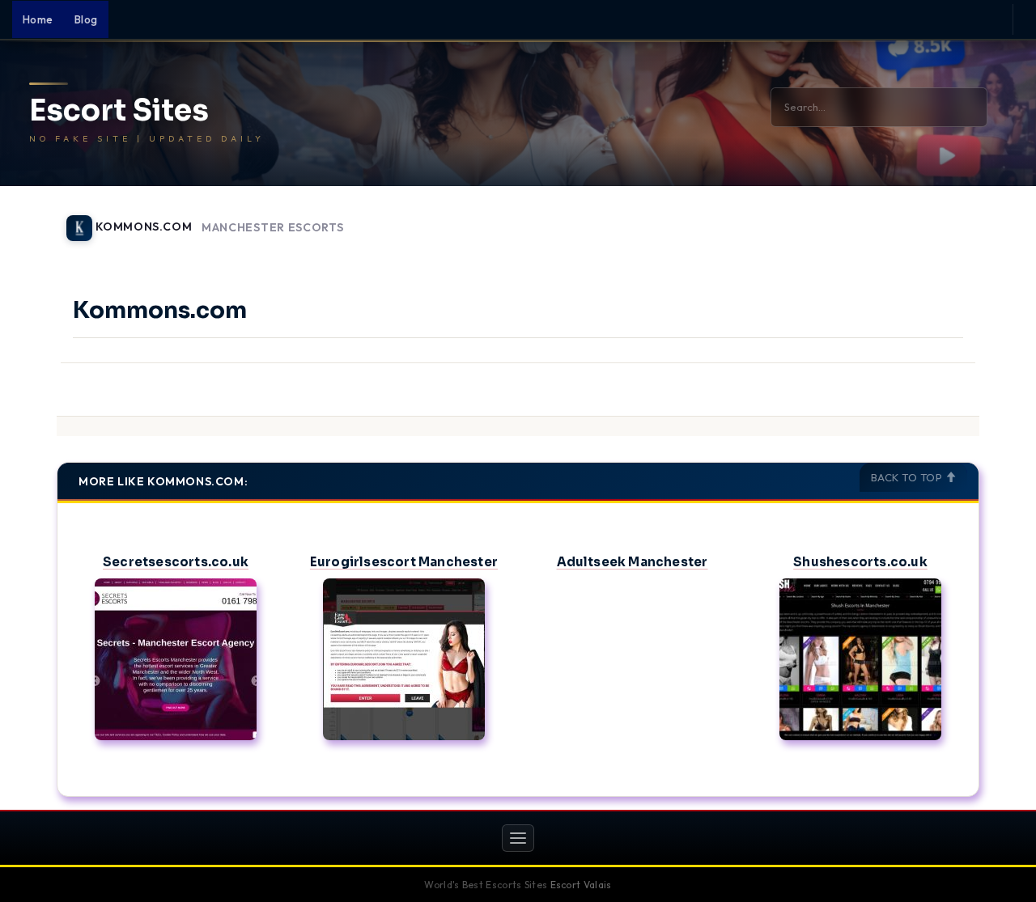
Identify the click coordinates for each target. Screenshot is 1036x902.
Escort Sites (119, 111)
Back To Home (937, 218)
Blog (86, 19)
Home (38, 19)
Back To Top (908, 477)
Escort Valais (581, 885)
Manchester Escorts (273, 228)
